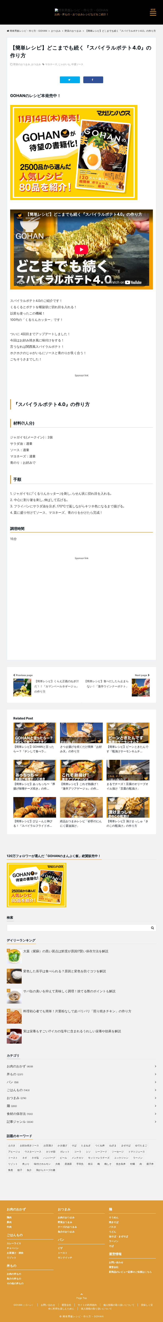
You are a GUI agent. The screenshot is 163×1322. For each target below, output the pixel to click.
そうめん (113, 1217)
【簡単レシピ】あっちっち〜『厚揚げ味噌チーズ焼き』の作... (34, 786)
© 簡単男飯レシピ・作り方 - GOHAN (81, 1316)
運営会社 (113, 1267)
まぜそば (126, 1145)
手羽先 (79, 1163)
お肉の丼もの (14, 1273)
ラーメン (138, 1157)
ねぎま (112, 1145)
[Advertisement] (81, 615)
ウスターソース (33, 1151)
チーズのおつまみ (67, 1226)
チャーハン (13, 1248)
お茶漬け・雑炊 (15, 1252)
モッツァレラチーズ (99, 1157)
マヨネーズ (51, 64)
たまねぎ (86, 1145)
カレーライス (14, 1243)
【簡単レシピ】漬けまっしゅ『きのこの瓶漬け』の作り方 (127, 823)
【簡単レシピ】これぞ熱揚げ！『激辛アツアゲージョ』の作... (79, 786)
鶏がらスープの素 (45, 1170)
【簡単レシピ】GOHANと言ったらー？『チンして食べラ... (33, 749)
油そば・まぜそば (118, 1236)
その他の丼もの (15, 1283)
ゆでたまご (141, 1145)
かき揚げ (62, 1145)
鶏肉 (9, 1217)
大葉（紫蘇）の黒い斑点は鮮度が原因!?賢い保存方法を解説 (65, 951)
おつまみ (36, 64)
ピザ (60, 1248)
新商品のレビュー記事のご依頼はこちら (130, 1271)
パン (12, 1082)
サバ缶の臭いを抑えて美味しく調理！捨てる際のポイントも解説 (69, 991)
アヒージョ (14, 1151)
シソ (88, 1151)
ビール (63, 1157)
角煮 (10, 1170)
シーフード (101, 1151)
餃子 (19, 1170)
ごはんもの (18, 1090)
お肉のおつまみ (66, 1217)
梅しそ (108, 1163)
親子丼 (150, 1163)
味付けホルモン (42, 1163)
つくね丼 (100, 1145)
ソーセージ (118, 1151)
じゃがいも (64, 64)
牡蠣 (132, 1163)
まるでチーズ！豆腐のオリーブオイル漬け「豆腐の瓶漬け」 (127, 786)
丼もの (15, 1074)
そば (74, 1145)
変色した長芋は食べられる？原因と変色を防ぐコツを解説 (64, 971)
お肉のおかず (20, 1066)
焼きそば (113, 1222)
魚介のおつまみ (66, 1231)
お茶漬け (48, 1145)
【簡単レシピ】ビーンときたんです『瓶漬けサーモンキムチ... (127, 749)
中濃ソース (77, 64)
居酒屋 (68, 1163)
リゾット (13, 1163)
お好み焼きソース (29, 1145)
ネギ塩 (35, 1157)
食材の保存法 (20, 1114)
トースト (13, 1157)
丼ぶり (25, 1163)
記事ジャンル (20, 1122)
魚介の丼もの (14, 1278)
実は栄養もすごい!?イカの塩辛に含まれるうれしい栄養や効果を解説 (72, 1031)
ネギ (24, 1157)
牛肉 (9, 1226)
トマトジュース (136, 1151)
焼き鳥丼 (121, 1163)
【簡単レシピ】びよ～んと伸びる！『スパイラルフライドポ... (32, 823)
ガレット (65, 1151)
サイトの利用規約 (87, 1304)
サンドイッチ (65, 1257)
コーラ (77, 1151)
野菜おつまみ (65, 1222)
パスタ (112, 1226)
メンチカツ (77, 1157)
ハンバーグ (49, 1157)
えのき (11, 1145)
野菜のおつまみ (21, 64)
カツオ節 (50, 1151)
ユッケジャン (121, 1157)
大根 (57, 1163)
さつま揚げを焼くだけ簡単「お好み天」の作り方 (81, 749)
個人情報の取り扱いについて (118, 1304)
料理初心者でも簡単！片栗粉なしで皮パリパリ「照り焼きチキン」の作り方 (77, 1011)
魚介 (29, 1170)
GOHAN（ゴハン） (24, 1304)
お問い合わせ (116, 1262)
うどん (112, 1231)
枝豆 (90, 1163)
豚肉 (9, 1222)
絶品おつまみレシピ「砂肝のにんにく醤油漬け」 (81, 823)
